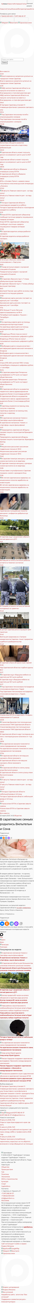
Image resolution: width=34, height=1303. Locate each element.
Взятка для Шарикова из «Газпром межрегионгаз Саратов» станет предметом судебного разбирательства (16, 1098)
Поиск (4, 62)
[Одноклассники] (25, 23)
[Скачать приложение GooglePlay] (21, 20)
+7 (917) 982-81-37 (19, 16)
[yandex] (10, 1287)
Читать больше (5, 1105)
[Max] (17, 41)
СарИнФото (5, 1186)
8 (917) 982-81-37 (18, 1113)
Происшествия (7, 1169)
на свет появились (24, 908)
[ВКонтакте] (1, 838)
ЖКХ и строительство (9, 1179)
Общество (18, 816)
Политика (5, 1174)
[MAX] (9, 838)
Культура (4, 1181)
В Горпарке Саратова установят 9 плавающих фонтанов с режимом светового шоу (17, 1089)
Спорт (3, 1184)
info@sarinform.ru (18, 1115)
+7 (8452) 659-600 (6, 16)
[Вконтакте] (13, 23)
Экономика (5, 1177)
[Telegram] (4, 23)
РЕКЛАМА (5, 1201)
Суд (2, 1172)
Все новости (4, 71)
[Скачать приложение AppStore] (7, 20)
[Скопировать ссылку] (11, 838)
